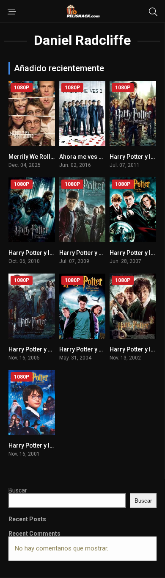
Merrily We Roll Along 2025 (45, 156)
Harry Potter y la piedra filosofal (52, 445)
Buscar (17, 490)
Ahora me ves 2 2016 (88, 156)
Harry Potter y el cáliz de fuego (51, 349)
